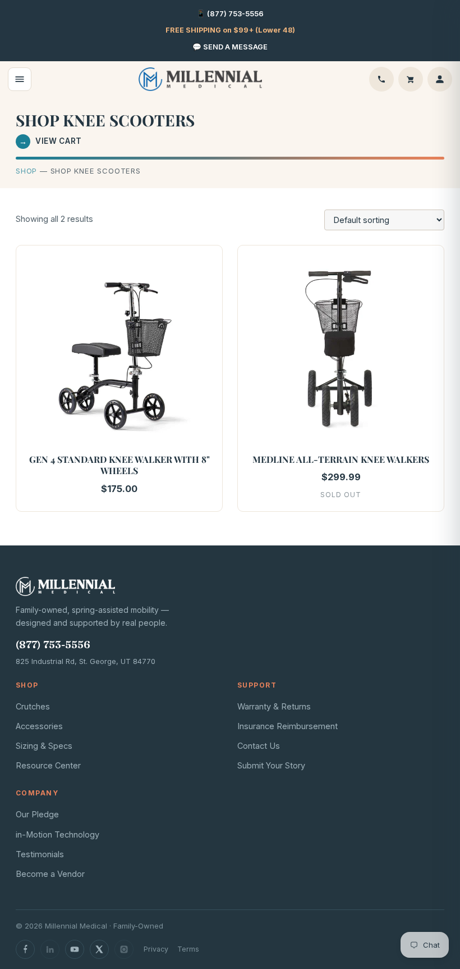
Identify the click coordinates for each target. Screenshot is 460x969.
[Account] (439, 79)
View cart (50, 141)
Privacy (156, 949)
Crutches (33, 706)
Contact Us (258, 745)
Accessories (39, 726)
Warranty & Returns (274, 706)
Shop (26, 170)
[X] (99, 949)
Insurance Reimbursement (287, 726)
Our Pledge (37, 814)
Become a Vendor (50, 874)
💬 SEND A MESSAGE (230, 47)
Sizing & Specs (44, 745)
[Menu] (19, 79)
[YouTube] (74, 949)
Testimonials (40, 854)
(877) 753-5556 (53, 644)
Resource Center (48, 765)
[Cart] (410, 79)
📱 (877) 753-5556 (230, 14)
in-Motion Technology (57, 834)
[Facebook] (25, 949)
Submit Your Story (271, 765)
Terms (188, 949)
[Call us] (381, 79)
